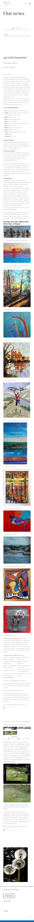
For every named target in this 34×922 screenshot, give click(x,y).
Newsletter (15, 63)
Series (29, 49)
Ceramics (28, 44)
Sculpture (28, 46)
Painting (29, 42)
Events (29, 48)
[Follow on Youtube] (8, 905)
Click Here (9, 896)
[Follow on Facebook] (4, 905)
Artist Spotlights (27, 51)
